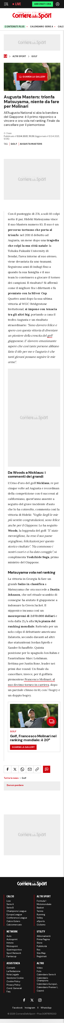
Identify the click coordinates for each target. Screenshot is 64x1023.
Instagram (30, 1007)
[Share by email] (29, 769)
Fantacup (11, 956)
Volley (40, 917)
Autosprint (12, 939)
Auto (9, 936)
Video (40, 967)
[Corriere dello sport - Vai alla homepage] (31, 15)
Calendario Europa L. (47, 984)
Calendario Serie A (41, 26)
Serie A (10, 904)
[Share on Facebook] (7, 769)
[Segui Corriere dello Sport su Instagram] (40, 1000)
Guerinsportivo (14, 949)
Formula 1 (41, 901)
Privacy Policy (13, 984)
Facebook (17, 1007)
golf (49, 335)
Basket (40, 907)
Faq (8, 991)
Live (18, 4)
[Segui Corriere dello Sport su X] (32, 1000)
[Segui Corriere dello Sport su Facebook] (24, 1000)
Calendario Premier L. (47, 987)
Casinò (40, 990)
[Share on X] (15, 769)
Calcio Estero (13, 921)
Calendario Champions (42, 979)
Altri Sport (19, 56)
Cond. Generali (14, 988)
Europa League (14, 914)
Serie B (10, 907)
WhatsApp (46, 1007)
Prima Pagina (43, 939)
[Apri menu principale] (6, 4)
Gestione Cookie (15, 978)
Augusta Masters (31, 144)
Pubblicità (42, 946)
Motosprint (12, 946)
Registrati (42, 956)
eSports (41, 921)
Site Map (41, 953)
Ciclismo (41, 924)
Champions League (16, 911)
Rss (38, 949)
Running (41, 914)
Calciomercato (14, 924)
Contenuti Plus (14, 26)
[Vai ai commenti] (46, 769)
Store (39, 942)
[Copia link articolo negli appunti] (37, 769)
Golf (34, 56)
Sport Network (14, 953)
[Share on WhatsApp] (22, 769)
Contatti (11, 967)
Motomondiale (44, 904)
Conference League (17, 917)
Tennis (40, 911)
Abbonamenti (44, 936)
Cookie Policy (13, 981)
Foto (39, 971)
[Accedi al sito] (58, 4)
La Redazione (13, 971)
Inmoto (10, 942)
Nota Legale (13, 974)
